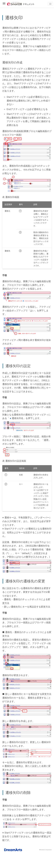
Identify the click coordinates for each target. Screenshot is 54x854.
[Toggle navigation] (50, 4)
